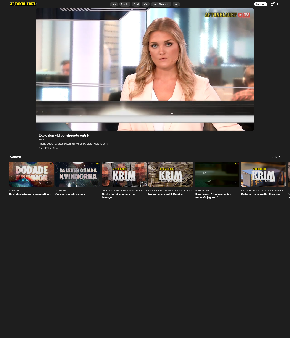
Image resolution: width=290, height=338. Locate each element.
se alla (276, 157)
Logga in (260, 4)
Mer (176, 4)
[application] (145, 69)
